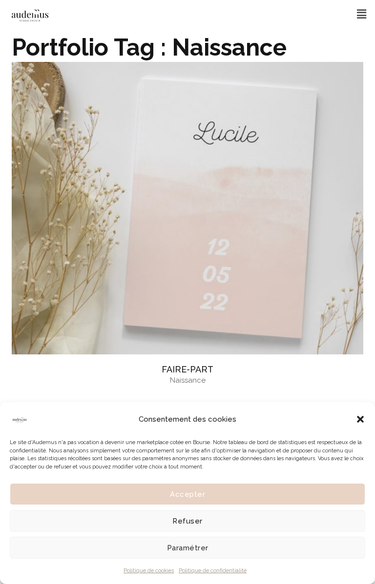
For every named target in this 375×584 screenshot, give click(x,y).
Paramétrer (187, 548)
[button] (360, 419)
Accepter (187, 494)
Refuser (187, 521)
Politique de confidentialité (213, 570)
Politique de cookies (149, 570)
